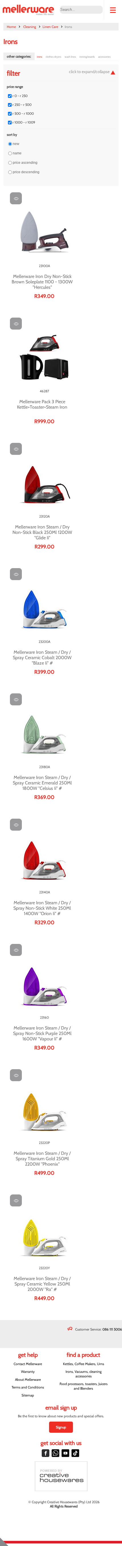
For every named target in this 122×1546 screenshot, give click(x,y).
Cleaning (29, 27)
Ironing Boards (87, 56)
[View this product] (16, 198)
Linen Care (50, 27)
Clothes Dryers (53, 56)
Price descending (26, 172)
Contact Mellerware (28, 1364)
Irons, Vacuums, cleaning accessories (84, 1373)
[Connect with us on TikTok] (75, 1453)
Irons (39, 56)
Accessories (104, 56)
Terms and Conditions (28, 1387)
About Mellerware (28, 1379)
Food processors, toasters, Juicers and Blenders (84, 1386)
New (16, 144)
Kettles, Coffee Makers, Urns (83, 1364)
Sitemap (28, 1395)
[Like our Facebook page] (45, 1453)
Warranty (28, 1371)
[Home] (30, 9)
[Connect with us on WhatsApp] (55, 1453)
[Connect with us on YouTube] (65, 1453)
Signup (61, 1427)
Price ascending (25, 163)
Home (11, 27)
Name (17, 153)
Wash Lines (70, 56)
